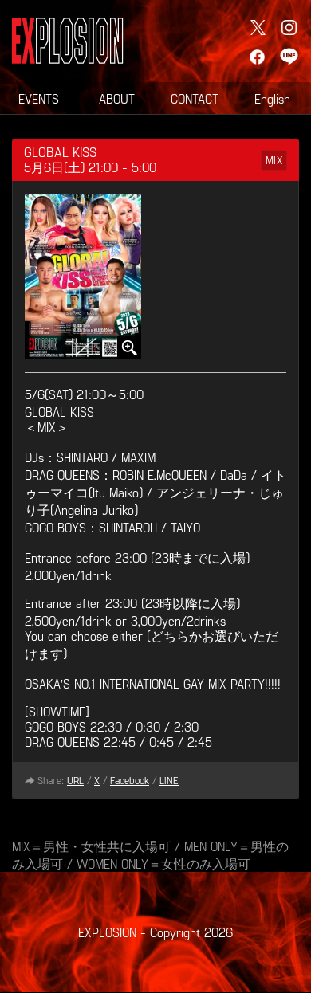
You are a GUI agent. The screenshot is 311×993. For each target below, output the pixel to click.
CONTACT (194, 98)
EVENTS (38, 98)
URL (75, 780)
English (272, 98)
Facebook (129, 780)
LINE (169, 780)
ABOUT (117, 98)
